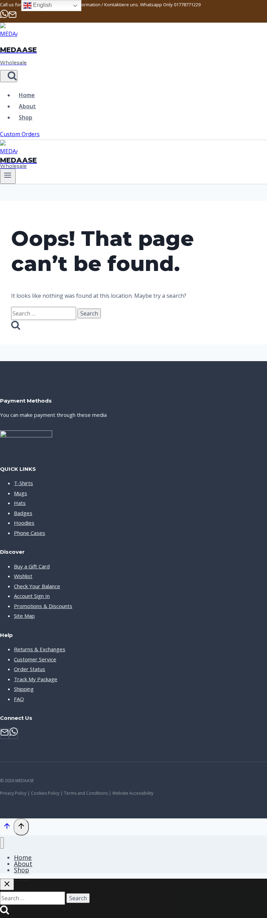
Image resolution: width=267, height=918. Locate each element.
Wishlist (23, 576)
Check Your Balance (37, 586)
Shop (25, 117)
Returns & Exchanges (39, 649)
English (42, 5)
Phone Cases (29, 532)
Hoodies (24, 522)
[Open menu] (8, 176)
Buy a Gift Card (32, 566)
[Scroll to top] (7, 827)
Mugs (20, 493)
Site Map (24, 615)
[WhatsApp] (4, 17)
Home (27, 95)
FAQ (19, 698)
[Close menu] (2, 843)
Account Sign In (32, 595)
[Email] (12, 17)
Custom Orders (20, 134)
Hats (20, 502)
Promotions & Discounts (43, 605)
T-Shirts (23, 483)
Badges (23, 512)
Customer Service (35, 659)
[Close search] (7, 884)
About (27, 106)
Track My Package (35, 679)
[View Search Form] (8, 76)
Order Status (29, 669)
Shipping (24, 688)
